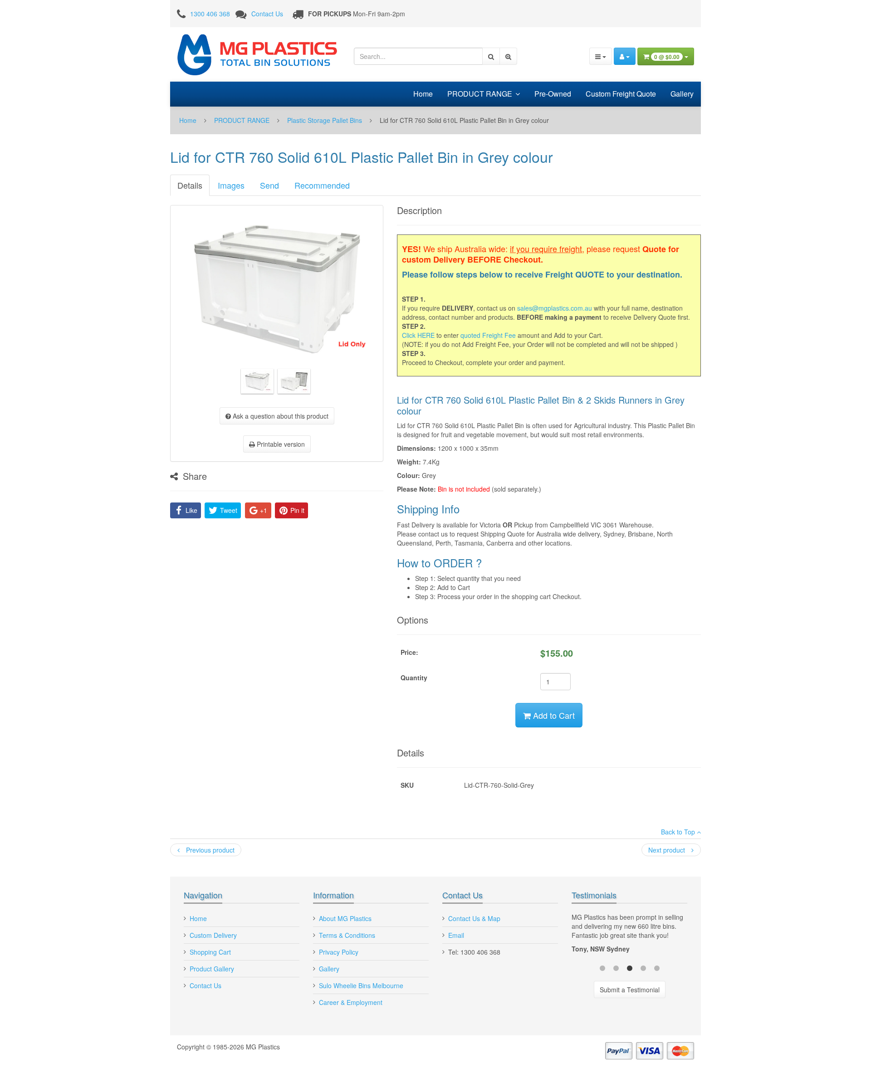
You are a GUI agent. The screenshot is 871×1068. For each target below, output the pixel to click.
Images (231, 185)
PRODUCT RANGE (479, 93)
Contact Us (267, 13)
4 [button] (643, 967)
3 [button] (629, 967)
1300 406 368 (210, 13)
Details (189, 185)
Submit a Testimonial (630, 989)
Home (423, 93)
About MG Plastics (345, 918)
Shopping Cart (210, 951)
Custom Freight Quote (621, 93)
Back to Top (679, 831)
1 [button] (602, 967)
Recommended (322, 185)
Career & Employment (350, 1002)
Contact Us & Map (474, 918)
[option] (629, 935)
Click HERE (418, 335)
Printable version (280, 444)
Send (269, 185)
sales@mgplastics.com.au (554, 307)
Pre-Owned (552, 93)
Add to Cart (553, 715)
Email (456, 935)
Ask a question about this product (279, 415)
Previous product (209, 849)
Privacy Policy (338, 951)
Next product (667, 849)
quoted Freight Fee (488, 335)
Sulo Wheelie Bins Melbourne (361, 985)
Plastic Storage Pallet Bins (324, 120)
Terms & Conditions (347, 935)
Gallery (682, 93)
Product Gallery (212, 968)
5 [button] (656, 967)
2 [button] (616, 967)
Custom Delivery (213, 935)
